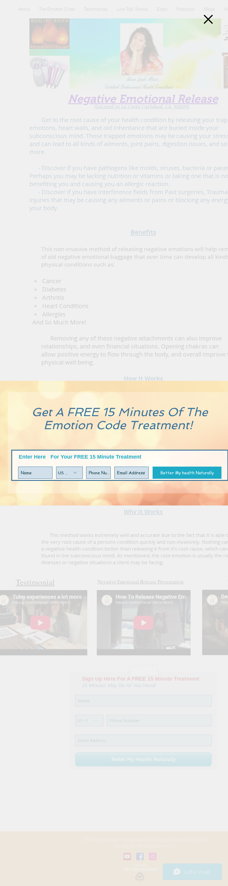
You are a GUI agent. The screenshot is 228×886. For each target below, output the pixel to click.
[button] (208, 19)
